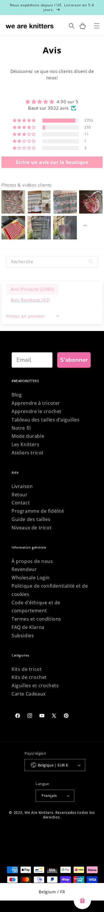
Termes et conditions (36, 619)
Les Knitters (25, 444)
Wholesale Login (31, 577)
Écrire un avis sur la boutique (52, 162)
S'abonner (74, 360)
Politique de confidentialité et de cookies (50, 590)
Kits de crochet (29, 677)
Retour (20, 494)
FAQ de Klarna (28, 627)
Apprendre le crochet (37, 411)
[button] (25, 121)
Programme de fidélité (38, 511)
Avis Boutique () (30, 300)
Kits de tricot (27, 669)
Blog (17, 395)
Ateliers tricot (28, 453)
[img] (52, 101)
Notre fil (21, 428)
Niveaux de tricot (31, 527)
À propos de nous (32, 561)
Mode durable (28, 436)
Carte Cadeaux (29, 694)
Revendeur (24, 569)
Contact (21, 502)
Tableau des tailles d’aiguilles (46, 420)
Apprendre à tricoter (36, 403)
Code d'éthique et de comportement (36, 606)
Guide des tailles (31, 519)
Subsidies (23, 635)
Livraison (22, 486)
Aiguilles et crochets (35, 685)
